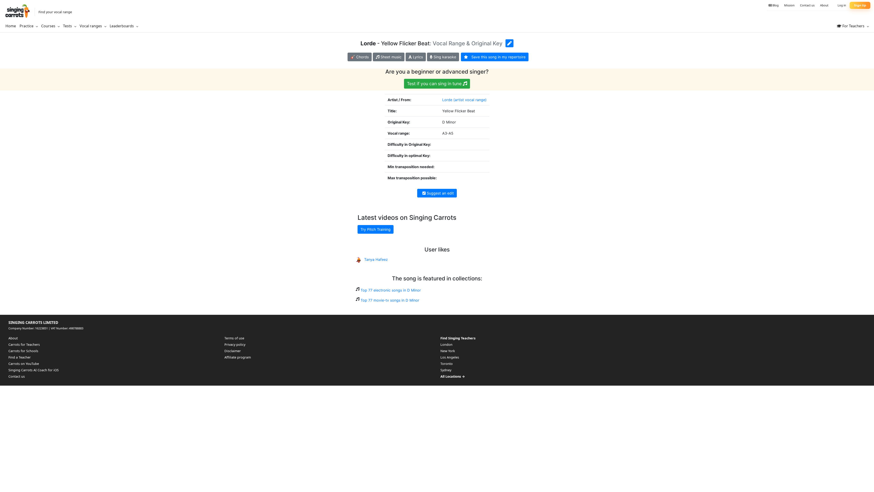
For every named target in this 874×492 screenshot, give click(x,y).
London (446, 344)
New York (447, 351)
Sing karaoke (444, 57)
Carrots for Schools (23, 351)
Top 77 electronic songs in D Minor (391, 290)
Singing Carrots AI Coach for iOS (33, 370)
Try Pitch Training (376, 229)
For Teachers (853, 25)
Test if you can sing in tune (435, 83)
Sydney (445, 370)
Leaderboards (122, 25)
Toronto (446, 363)
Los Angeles (449, 357)
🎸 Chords (360, 57)
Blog (775, 5)
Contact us (807, 5)
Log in (842, 5)
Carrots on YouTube (23, 363)
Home (10, 25)
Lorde (447, 99)
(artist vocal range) (470, 99)
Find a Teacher (19, 357)
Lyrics (417, 57)
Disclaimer (232, 351)
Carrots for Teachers (24, 344)
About (824, 5)
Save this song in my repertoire (497, 57)
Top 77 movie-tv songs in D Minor (390, 300)
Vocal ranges (91, 25)
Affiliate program (237, 357)
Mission (789, 5)
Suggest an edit (440, 193)
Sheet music (390, 57)
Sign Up (860, 5)
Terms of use (234, 338)
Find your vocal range (55, 12)
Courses (48, 25)
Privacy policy (234, 344)
